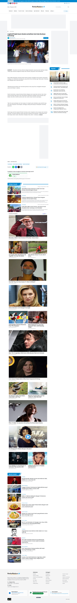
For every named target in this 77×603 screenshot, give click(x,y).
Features (47, 11)
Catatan (23, 476)
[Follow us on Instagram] (12, 3)
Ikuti (14, 176)
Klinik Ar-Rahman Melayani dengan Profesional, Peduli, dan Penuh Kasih (34, 496)
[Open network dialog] (65, 3)
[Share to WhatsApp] (13, 167)
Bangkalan (48, 574)
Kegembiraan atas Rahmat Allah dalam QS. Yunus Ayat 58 (34, 531)
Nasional (11, 11)
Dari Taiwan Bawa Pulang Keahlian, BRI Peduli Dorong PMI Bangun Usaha (33, 549)
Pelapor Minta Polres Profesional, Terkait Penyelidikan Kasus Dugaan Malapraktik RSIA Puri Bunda (61, 101)
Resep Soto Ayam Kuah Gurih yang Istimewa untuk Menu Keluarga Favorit (35, 514)
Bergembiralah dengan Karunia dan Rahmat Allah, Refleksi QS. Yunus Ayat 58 (34, 479)
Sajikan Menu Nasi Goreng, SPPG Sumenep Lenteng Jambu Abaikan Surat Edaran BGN (61, 94)
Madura (15, 11)
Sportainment (36, 11)
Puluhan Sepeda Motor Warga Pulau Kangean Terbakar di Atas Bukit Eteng (33, 198)
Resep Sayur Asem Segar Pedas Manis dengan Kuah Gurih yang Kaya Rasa (35, 505)
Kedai (64, 583)
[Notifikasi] (67, 3)
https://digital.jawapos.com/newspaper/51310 (60, 593)
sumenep (10, 164)
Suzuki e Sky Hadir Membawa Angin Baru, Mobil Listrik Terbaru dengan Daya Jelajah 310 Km (33, 557)
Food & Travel (21, 11)
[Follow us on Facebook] (8, 3)
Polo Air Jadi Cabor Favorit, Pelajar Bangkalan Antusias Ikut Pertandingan (61, 98)
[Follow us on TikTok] (16, 3)
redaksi (34, 574)
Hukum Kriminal (66, 578)
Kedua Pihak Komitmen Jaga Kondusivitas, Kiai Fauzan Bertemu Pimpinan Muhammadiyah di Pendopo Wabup (60, 84)
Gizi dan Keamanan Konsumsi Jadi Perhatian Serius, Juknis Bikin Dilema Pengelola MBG (61, 87)
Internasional (65, 581)
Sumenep (12, 31)
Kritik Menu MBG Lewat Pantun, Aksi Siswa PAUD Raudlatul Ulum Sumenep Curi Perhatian (34, 207)
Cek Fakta (48, 578)
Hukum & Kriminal (66, 577)
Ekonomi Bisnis (25, 485)
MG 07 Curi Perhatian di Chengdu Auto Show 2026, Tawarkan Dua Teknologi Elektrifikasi (34, 522)
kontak (34, 578)
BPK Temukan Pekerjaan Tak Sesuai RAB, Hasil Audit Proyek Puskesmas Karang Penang (59, 79)
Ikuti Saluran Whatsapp (38, 593)
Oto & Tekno (24, 520)
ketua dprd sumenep (17, 164)
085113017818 (9, 583)
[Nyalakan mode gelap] (69, 3)
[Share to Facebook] (16, 167)
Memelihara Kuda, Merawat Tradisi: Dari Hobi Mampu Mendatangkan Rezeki (33, 189)
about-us (35, 581)
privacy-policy (36, 575)
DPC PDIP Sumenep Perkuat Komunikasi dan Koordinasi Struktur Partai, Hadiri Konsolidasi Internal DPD (33, 541)
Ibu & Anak (65, 580)
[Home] (7, 31)
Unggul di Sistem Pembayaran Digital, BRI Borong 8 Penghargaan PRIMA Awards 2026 (34, 488)
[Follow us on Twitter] (10, 3)
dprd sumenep (26, 164)
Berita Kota (48, 575)
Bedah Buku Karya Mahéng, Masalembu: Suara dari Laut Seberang (59, 91)
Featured (47, 581)
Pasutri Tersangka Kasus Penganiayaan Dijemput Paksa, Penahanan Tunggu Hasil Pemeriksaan (60, 109)
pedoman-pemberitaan (37, 577)
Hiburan (42, 11)
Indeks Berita (35, 583)
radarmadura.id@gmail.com (13, 586)
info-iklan (35, 580)
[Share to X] (19, 167)
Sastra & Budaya (29, 11)
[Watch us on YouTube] (14, 3)
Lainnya (51, 11)
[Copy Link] (21, 167)
